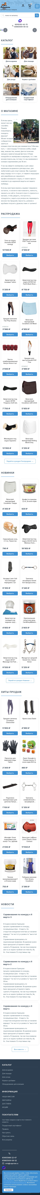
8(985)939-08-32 (21, 27)
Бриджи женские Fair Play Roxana (10, 319)
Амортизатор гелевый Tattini (10, 281)
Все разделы (7, 1140)
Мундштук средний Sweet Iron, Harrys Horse (29, 660)
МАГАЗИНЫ (6, 1100)
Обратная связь (8, 1136)
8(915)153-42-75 (21, 24)
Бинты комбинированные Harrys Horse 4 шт (10, 361)
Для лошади (6, 1073)
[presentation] (5, 30)
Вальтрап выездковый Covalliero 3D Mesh (29, 321)
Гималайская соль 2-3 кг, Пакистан (10, 540)
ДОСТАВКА (6, 1104)
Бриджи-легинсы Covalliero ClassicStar (10, 720)
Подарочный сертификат (12, 1126)
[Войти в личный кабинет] (23, 6)
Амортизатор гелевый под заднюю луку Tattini (10, 620)
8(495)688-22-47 (9, 1158)
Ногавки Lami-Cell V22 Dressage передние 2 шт (10, 580)
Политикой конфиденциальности (15, 1182)
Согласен (8, 1190)
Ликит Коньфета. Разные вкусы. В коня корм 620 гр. (29, 760)
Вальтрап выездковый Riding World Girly (29, 440)
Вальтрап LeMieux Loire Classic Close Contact (29, 839)
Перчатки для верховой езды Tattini (10, 760)
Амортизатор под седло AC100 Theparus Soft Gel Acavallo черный (10, 401)
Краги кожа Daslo (29, 718)
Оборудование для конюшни (13, 1084)
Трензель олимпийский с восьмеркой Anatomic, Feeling (29, 800)
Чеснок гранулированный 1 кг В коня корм (10, 879)
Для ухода (6, 1077)
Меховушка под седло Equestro (10, 439)
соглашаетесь (9, 1181)
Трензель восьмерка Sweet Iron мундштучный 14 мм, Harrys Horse (29, 581)
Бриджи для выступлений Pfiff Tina (29, 360)
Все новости (19, 1049)
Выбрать (10, 255)
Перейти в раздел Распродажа (19, 461)
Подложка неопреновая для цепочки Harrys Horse (10, 800)
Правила (5, 1129)
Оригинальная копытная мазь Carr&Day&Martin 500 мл (29, 620)
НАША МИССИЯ (8, 1097)
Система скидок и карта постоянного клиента (16, 1121)
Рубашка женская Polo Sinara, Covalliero (29, 879)
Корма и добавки (8, 1081)
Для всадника (7, 1070)
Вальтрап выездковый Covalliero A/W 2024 (29, 401)
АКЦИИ (5, 1107)
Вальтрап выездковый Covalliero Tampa (10, 501)
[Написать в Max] (20, 20)
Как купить (6, 1133)
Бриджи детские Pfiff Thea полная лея (29, 241)
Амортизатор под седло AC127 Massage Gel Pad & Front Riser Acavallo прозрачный (10, 660)
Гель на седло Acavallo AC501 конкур (10, 242)
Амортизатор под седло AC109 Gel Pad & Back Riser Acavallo (29, 282)
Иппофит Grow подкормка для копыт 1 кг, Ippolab (10, 839)
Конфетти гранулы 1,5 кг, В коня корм (29, 500)
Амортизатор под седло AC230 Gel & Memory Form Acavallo (29, 541)
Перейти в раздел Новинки (18, 680)
